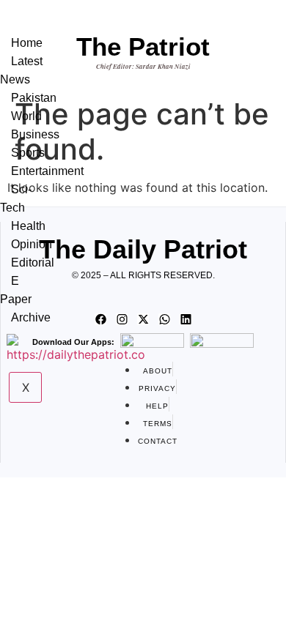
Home (27, 43)
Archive (31, 317)
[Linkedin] (185, 319)
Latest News (21, 70)
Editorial (32, 262)
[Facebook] (100, 319)
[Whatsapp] (164, 319)
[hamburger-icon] (40, 28)
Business (35, 134)
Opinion (31, 244)
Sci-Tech (16, 198)
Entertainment (47, 171)
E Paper (16, 290)
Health (28, 226)
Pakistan (33, 98)
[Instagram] (122, 319)
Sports (28, 152)
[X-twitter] (143, 319)
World (26, 116)
